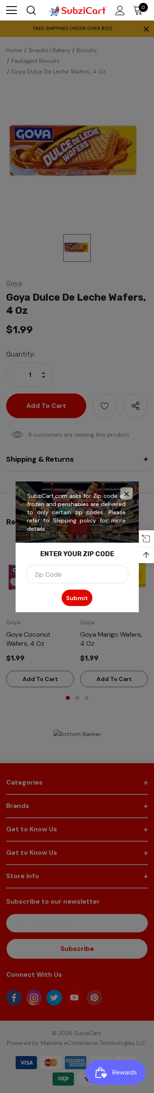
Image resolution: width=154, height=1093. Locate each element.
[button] (126, 493)
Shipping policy (75, 520)
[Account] (118, 10)
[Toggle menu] (11, 10)
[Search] (30, 10)
